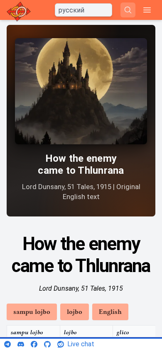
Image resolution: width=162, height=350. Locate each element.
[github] (47, 344)
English (110, 312)
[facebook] (34, 344)
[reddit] (60, 344)
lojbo (74, 312)
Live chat (80, 344)
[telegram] (7, 344)
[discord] (20, 344)
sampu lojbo (31, 312)
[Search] (127, 9)
